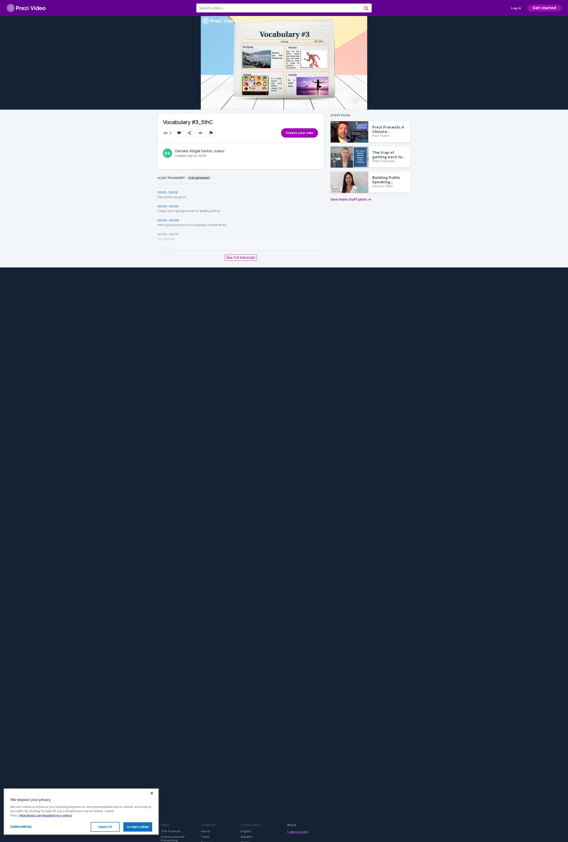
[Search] (366, 8)
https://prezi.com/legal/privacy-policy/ (45, 815)
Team (205, 836)
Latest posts (297, 832)
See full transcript (240, 257)
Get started (544, 8)
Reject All (105, 826)
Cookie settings (21, 826)
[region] (81, 811)
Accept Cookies (138, 826)
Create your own (299, 132)
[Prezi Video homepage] (26, 8)
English (246, 831)
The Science (171, 831)
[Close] (152, 793)
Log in (516, 8)
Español (247, 836)
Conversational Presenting (172, 838)
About (205, 831)
